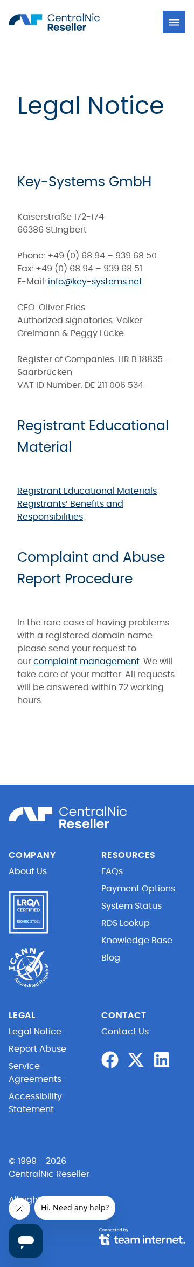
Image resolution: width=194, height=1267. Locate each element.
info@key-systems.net (95, 281)
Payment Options (138, 888)
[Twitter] (135, 1059)
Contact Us (125, 1031)
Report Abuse (37, 1049)
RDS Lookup (125, 923)
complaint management (86, 661)
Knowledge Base (136, 940)
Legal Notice (35, 1031)
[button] (174, 22)
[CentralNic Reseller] (68, 22)
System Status (131, 906)
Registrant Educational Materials (87, 491)
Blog (110, 957)
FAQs (112, 871)
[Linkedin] (161, 1059)
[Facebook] (110, 1059)
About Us (28, 871)
